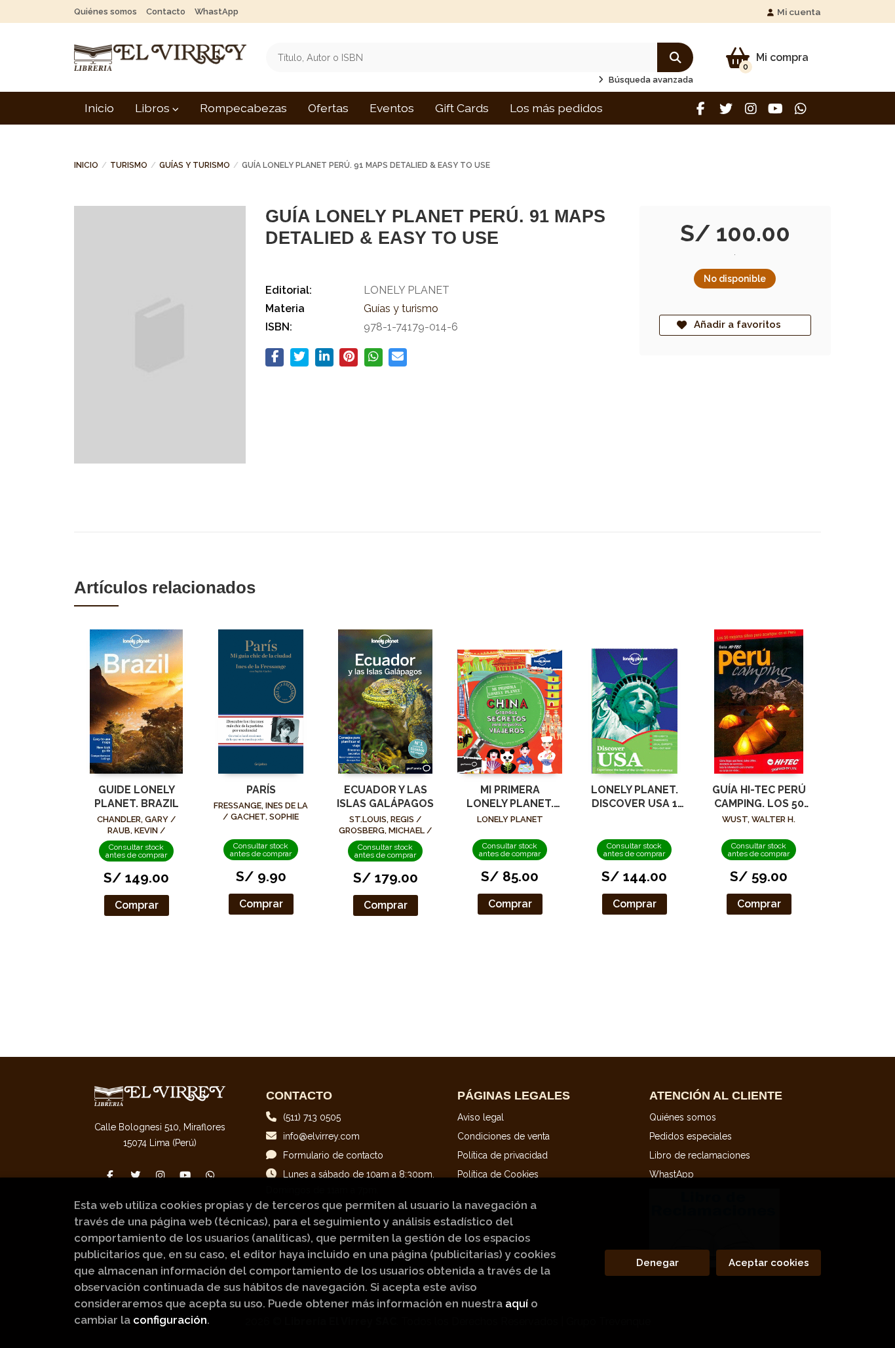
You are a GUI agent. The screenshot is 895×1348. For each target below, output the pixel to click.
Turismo (128, 165)
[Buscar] (675, 57)
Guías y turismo (194, 165)
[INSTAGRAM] (750, 108)
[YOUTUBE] (775, 108)
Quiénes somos (105, 11)
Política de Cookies (498, 1174)
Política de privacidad (502, 1155)
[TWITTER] (725, 108)
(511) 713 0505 (312, 1117)
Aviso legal (480, 1117)
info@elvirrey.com (321, 1136)
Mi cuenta (799, 12)
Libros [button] (153, 108)
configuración (170, 1319)
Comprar (137, 905)
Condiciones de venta (503, 1136)
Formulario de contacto (333, 1155)
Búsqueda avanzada (650, 80)
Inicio (86, 165)
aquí (516, 1303)
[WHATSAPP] (800, 108)
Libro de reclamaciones (699, 1155)
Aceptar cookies (769, 1263)
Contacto (165, 11)
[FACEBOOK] (701, 108)
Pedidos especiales (690, 1136)
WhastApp (216, 11)
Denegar (657, 1263)
